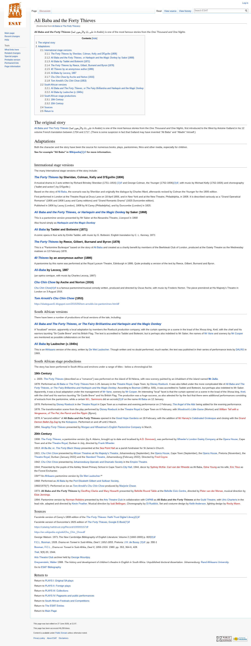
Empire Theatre (138, 462)
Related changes (12, 53)
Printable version (12, 60)
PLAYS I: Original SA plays (59, 580)
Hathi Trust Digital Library (121, 517)
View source (170, 11)
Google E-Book (117, 522)
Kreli (243, 391)
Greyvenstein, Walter (45, 562)
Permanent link (12, 63)
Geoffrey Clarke (89, 491)
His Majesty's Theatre (106, 453)
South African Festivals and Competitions (67, 600)
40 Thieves (41, 257)
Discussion (44, 11)
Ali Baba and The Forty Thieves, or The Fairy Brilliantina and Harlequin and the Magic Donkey (97, 324)
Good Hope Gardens (127, 418)
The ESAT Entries (54, 605)
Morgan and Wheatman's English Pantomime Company (111, 427)
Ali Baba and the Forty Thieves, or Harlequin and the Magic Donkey (79, 212)
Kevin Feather (79, 503)
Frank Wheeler (106, 443)
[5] (119, 399)
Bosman (136, 387)
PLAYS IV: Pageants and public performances (69, 595)
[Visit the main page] (15, 13)
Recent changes (12, 36)
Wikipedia (75, 152)
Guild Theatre (208, 499)
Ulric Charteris (229, 499)
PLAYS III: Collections (56, 590)
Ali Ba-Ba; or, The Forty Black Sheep (61, 448)
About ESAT (52, 638)
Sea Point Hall (107, 448)
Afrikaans (50, 349)
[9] (141, 542)
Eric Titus (235, 467)
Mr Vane (208, 333)
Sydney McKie (158, 467)
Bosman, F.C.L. (42, 547)
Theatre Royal (124, 384)
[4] (52, 287)
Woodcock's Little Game (191, 409)
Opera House (230, 439)
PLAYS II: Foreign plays (58, 585)
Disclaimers (63, 638)
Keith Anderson (197, 503)
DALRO (240, 349)
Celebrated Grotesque (204, 418)
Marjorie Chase (127, 485)
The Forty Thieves (46, 177)
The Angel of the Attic (184, 404)
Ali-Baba (40, 270)
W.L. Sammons (94, 399)
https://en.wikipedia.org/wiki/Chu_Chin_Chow (58, 532)
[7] (126, 522)
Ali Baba (62, 191)
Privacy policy (39, 638)
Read (159, 11)
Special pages (11, 56)
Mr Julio (213, 378)
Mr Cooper (237, 333)
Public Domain (61, 633)
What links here (12, 50)
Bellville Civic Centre (175, 491)
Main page (10, 33)
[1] (82, 152)
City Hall (127, 467)
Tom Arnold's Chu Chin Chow (54, 298)
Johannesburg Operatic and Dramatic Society (98, 462)
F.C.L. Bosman (42, 542)
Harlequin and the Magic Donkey (76, 222)
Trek (36, 552)
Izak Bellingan (118, 503)
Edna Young (210, 467)
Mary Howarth (111, 491)
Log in (245, 3)
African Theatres (82, 453)
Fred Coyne (161, 457)
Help (7, 40)
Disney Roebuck (159, 384)
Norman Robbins (75, 499)
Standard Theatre (95, 457)
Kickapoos (71, 422)
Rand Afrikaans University (214, 562)
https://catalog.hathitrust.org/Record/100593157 (60, 527)
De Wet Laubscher (99, 349)
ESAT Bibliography (51, 567)
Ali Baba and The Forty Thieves (51, 128)
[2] (118, 182)
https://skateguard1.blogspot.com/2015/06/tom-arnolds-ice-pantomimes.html (75, 304)
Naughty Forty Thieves (53, 427)
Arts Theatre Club (113, 499)
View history (185, 11)
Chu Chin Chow (44, 282)
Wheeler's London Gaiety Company (196, 439)
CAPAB (149, 499)
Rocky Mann (233, 503)
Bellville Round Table (145, 491)
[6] (136, 517)
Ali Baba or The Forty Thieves (66, 26)
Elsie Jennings (42, 494)
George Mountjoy (80, 557)
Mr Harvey (184, 418)
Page (34, 11)
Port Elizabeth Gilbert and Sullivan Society (95, 480)
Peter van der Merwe (211, 491)
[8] (152, 537)
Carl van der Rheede (178, 467)
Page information (12, 66)
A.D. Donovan (147, 439)
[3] (174, 182)
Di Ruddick (152, 503)
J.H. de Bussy (131, 542)
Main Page (51, 610)
